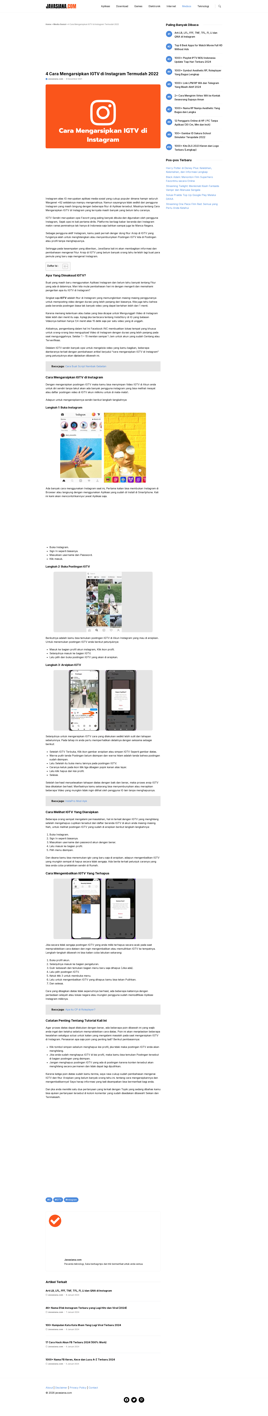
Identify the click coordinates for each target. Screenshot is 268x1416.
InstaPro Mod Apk (76, 801)
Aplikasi (105, 6)
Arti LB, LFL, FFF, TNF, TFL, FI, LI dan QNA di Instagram (79, 1290)
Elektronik (154, 6)
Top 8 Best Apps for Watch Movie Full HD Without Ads (198, 47)
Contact (93, 1387)
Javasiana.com (55, 79)
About (49, 1387)
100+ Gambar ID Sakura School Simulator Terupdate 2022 (192, 135)
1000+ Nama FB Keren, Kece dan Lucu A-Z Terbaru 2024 (80, 1359)
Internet (171, 6)
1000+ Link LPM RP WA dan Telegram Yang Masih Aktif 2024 (196, 84)
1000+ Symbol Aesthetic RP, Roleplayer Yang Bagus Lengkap (197, 72)
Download (122, 6)
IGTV (58, 1199)
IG (50, 1199)
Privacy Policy (78, 1387)
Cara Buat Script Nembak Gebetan (85, 366)
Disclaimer (61, 1387)
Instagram (72, 1199)
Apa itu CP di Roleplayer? (80, 1009)
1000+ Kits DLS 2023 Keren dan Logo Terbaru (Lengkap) (196, 147)
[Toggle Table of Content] (63, 266)
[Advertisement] (103, 49)
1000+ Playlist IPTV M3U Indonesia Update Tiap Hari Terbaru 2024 (194, 59)
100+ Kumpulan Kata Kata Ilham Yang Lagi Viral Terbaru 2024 (83, 1325)
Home (48, 24)
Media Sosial (59, 24)
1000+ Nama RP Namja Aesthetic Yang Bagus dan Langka (197, 110)
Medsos (186, 6)
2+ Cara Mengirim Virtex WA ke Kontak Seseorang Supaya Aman (197, 97)
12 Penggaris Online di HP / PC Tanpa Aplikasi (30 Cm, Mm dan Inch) (196, 122)
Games (138, 6)
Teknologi (203, 6)
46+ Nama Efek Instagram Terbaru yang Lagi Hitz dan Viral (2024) (86, 1307)
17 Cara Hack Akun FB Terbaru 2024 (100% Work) (76, 1342)
